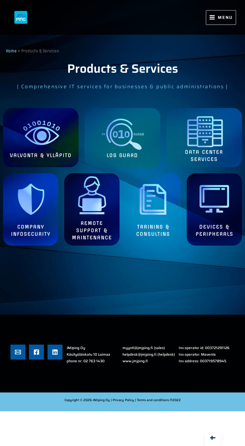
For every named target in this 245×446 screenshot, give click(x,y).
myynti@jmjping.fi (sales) (143, 348)
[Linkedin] (55, 352)
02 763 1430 (94, 361)
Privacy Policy (124, 400)
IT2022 (175, 400)
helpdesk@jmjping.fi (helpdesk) (148, 354)
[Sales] (17, 352)
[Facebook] (36, 352)
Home (11, 51)
